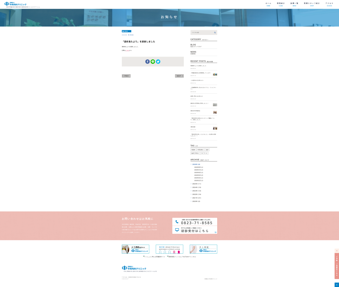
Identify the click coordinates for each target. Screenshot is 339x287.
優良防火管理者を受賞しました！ (200, 103)
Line (153, 61)
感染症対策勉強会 (195, 110)
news (126, 31)
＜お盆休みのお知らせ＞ (197, 80)
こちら (127, 50)
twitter (158, 61)
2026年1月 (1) (198, 180)
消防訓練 (193, 127)
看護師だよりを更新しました (198, 65)
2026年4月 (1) (198, 177)
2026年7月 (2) (198, 169)
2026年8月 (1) (198, 167)
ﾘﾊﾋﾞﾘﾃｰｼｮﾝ (204, 153)
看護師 (193, 149)
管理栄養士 (200, 149)
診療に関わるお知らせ (197, 96)
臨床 (207, 149)
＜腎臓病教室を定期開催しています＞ (201, 73)
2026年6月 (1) (198, 172)
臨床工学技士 (195, 153)
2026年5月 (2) (198, 175)
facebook (147, 61)
